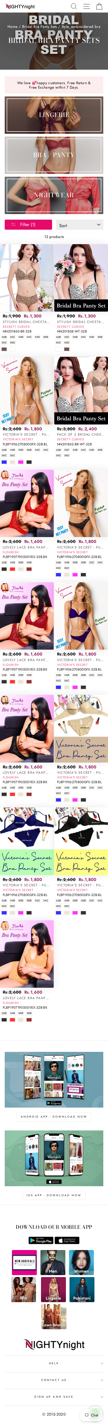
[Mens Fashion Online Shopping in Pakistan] (52, 1273)
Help (54, 1363)
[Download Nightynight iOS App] (67, 1243)
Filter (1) (27, 224)
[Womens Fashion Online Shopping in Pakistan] (81, 1273)
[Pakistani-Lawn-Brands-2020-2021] (54, 1328)
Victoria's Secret (18, 439)
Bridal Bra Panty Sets (39, 26)
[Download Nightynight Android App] (41, 1243)
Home (12, 26)
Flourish (11, 552)
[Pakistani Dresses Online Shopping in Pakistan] (82, 1301)
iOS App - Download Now (54, 1195)
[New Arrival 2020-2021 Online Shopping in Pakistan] (24, 1273)
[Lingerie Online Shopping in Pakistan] (53, 1301)
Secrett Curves (16, 326)
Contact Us (54, 1380)
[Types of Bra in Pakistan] (23, 1301)
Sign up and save (54, 1397)
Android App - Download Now (54, 1117)
